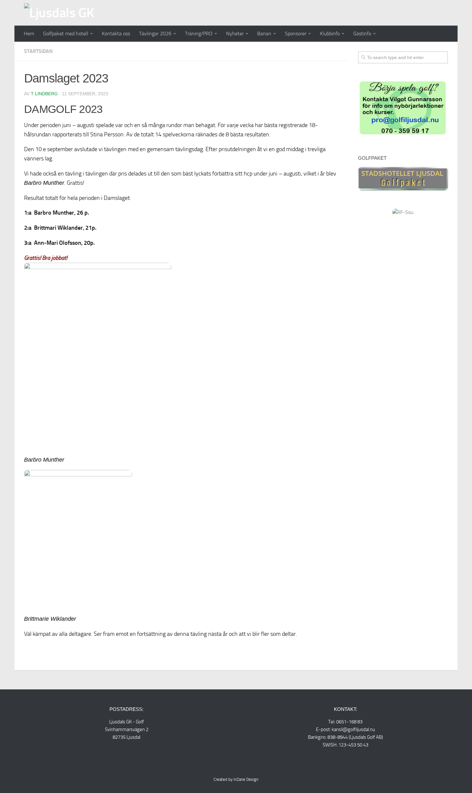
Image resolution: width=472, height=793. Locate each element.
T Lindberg (44, 93)
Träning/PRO (199, 33)
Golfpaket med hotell (65, 33)
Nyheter (235, 33)
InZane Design (245, 779)
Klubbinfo (330, 33)
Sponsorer (295, 33)
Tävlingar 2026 (155, 33)
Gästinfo (362, 33)
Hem (29, 33)
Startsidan (38, 51)
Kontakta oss (116, 33)
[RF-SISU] (403, 212)
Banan (264, 33)
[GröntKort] (403, 134)
